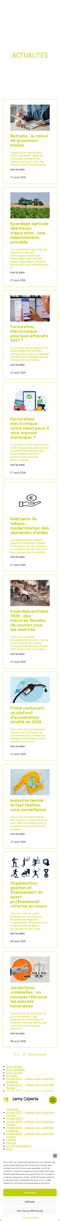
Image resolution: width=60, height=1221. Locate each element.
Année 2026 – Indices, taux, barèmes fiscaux (30, 1123)
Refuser (30, 1201)
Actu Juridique (15, 1070)
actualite (12, 1076)
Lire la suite (17, 169)
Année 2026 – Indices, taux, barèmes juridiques (30, 1129)
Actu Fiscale (14, 1067)
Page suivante (37, 1054)
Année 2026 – (15, 1118)
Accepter (30, 1192)
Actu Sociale (14, 1073)
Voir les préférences (30, 1210)
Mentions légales (31, 1217)
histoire (11, 1143)
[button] (55, 1155)
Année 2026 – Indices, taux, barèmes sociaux (30, 1135)
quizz (9, 1149)
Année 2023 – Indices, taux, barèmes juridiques (30, 1080)
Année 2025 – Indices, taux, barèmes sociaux (30, 1114)
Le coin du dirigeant (19, 1146)
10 (23, 1054)
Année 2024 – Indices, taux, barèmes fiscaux (30, 1086)
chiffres (11, 1140)
